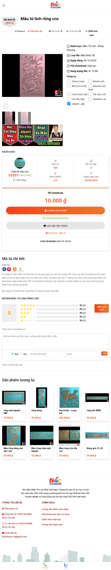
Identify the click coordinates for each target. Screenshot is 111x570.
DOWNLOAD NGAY (57, 210)
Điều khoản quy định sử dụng (55, 514)
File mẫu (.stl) (99, 94)
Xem (21, 180)
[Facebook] (4, 269)
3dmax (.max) (78, 81)
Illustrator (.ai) (99, 99)
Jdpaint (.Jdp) (78, 104)
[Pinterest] (9, 269)
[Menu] (3, 5)
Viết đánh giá (35, 31)
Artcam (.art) (98, 81)
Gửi (104, 353)
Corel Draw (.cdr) (79, 94)
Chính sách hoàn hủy (51, 519)
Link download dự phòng (56, 218)
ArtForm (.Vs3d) (79, 86)
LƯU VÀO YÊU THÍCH (56, 226)
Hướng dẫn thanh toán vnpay (55, 509)
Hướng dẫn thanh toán (52, 524)
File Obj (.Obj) (78, 99)
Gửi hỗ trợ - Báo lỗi (57, 233)
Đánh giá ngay (101, 308)
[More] (15, 269)
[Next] (58, 75)
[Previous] (6, 75)
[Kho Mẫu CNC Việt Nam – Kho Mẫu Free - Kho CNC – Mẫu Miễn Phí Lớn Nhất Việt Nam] (55, 5)
